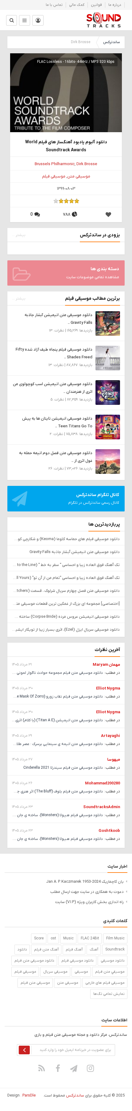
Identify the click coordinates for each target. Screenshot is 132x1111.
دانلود (22, 949)
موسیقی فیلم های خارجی (105, 982)
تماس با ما (54, 4)
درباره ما (114, 4)
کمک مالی (76, 4)
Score (39, 938)
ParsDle (29, 1095)
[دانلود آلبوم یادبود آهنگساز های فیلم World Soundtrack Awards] (66, 109)
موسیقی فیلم (53, 176)
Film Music (115, 938)
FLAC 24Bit (90, 938)
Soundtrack (115, 949)
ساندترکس (111, 42)
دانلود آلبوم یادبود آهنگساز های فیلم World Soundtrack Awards (66, 146)
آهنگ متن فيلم (46, 949)
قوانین (96, 4)
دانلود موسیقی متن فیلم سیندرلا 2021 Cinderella (63, 767)
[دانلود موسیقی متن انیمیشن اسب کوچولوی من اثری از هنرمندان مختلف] (107, 392)
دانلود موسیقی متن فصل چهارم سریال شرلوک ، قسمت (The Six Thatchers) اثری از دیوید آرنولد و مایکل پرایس (66, 590)
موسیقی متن (78, 176)
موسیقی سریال (55, 971)
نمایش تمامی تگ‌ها (109, 993)
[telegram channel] (74, 1068)
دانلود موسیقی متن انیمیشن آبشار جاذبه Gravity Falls (74, 552)
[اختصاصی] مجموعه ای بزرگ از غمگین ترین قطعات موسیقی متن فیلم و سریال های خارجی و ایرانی (66, 603)
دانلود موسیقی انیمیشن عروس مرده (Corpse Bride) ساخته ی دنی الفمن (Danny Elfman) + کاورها (66, 616)
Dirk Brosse (86, 164)
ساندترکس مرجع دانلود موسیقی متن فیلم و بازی (103, 20)
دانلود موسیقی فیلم (77, 960)
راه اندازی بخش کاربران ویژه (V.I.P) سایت (89, 902)
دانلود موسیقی (113, 960)
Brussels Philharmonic (55, 164)
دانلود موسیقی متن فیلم (34, 960)
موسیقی (81, 971)
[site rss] (41, 1068)
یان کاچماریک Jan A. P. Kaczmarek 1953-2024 (85, 881)
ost (53, 938)
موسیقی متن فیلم (35, 982)
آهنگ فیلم (74, 949)
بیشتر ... (18, 235)
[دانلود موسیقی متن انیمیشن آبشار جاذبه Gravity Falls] (107, 323)
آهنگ (94, 949)
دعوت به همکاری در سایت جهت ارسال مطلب (87, 891)
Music (68, 938)
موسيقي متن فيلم (110, 971)
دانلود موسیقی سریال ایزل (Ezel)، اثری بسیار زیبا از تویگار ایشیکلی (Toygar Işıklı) (66, 629)
